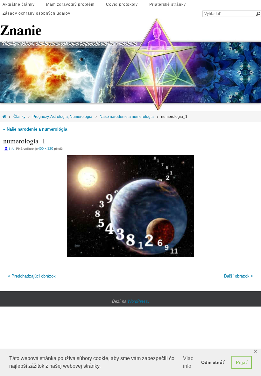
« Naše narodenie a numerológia (35, 129)
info (11, 148)
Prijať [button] (242, 362)
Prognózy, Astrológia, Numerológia (62, 116)
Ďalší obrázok (237, 275)
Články (19, 116)
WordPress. (138, 300)
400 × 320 (45, 148)
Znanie (21, 30)
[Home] (4, 116)
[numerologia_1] (130, 206)
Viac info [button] (188, 362)
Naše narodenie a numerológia (127, 116)
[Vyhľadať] (258, 14)
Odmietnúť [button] (213, 362)
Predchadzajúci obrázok (33, 275)
